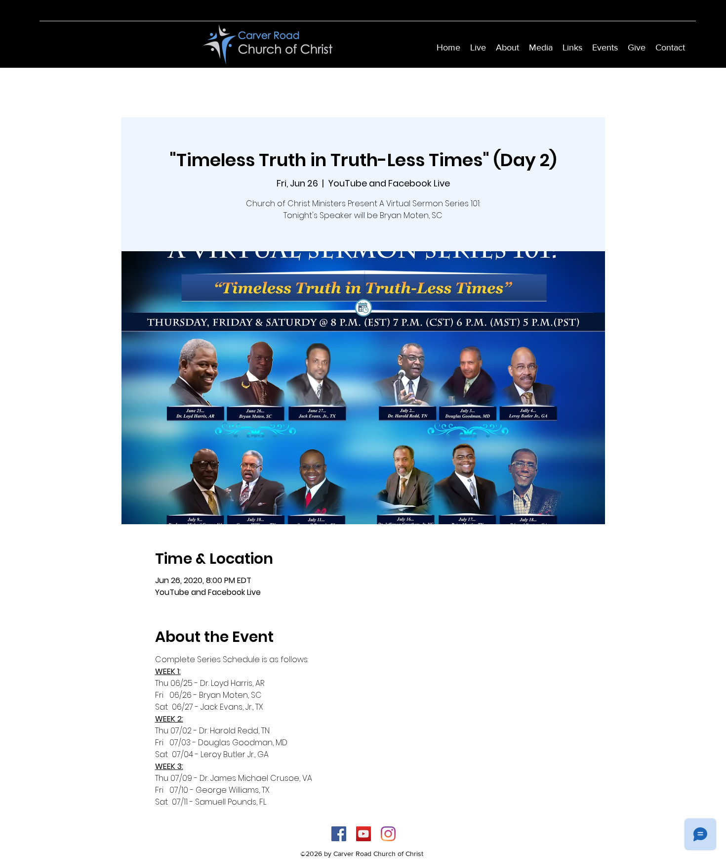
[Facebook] (338, 833)
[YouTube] (363, 833)
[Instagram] (388, 833)
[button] (507, 47)
